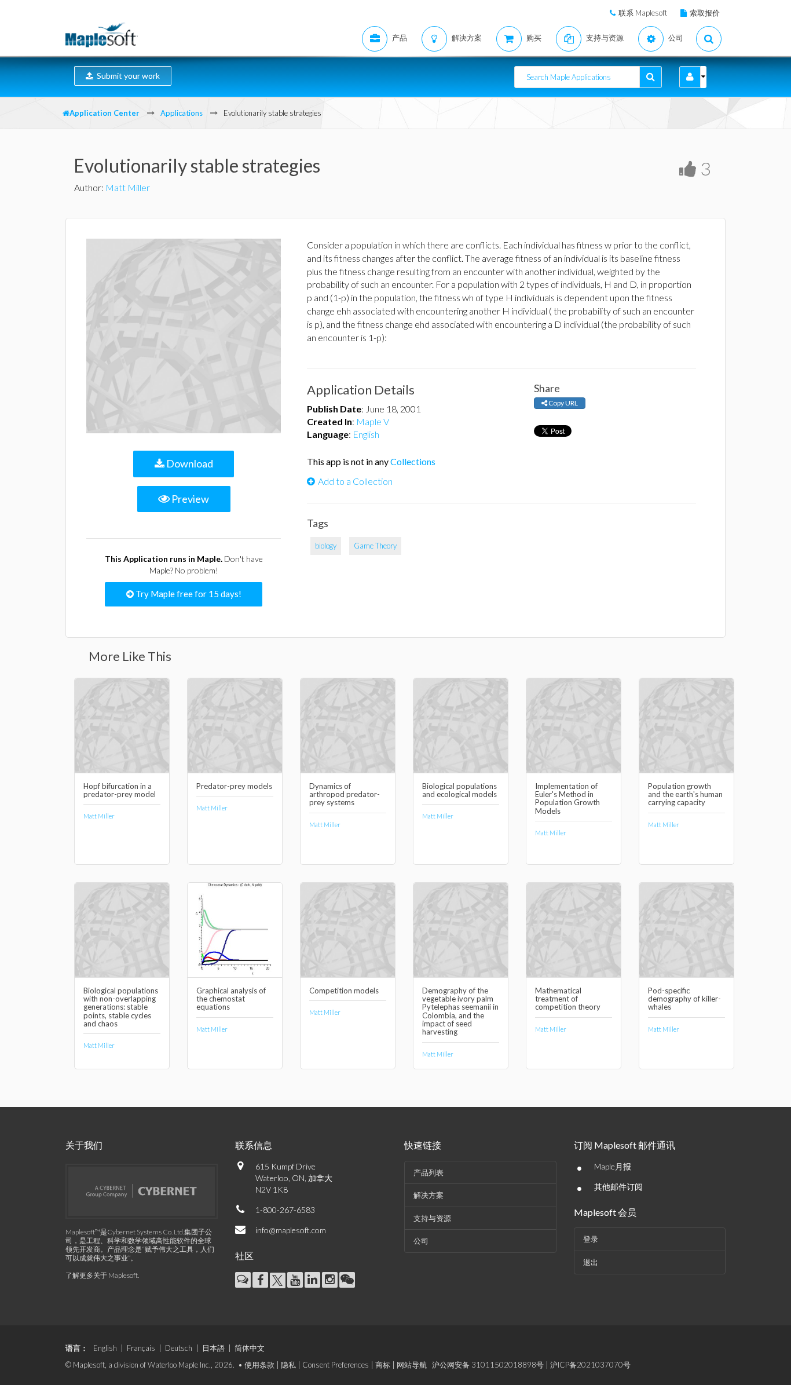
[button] (690, 77)
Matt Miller (127, 187)
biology (325, 545)
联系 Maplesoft (642, 12)
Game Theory (375, 545)
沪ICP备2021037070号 (590, 1364)
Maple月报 (612, 1166)
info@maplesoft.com (290, 1230)
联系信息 (253, 1144)
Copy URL (562, 403)
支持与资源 (432, 1218)
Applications (181, 113)
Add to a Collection (355, 481)
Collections (412, 461)
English (366, 434)
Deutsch (178, 1348)
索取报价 (705, 12)
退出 (590, 1262)
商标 (382, 1364)
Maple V (372, 421)
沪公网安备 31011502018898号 (488, 1364)
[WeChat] (347, 1280)
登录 (590, 1239)
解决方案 (428, 1195)
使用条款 (259, 1364)
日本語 (213, 1348)
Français (141, 1348)
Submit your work (126, 76)
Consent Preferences (335, 1364)
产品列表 (428, 1172)
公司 (421, 1240)
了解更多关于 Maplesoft (101, 1275)
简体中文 (250, 1348)
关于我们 (83, 1144)
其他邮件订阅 (618, 1187)
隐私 (288, 1364)
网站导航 (412, 1364)
